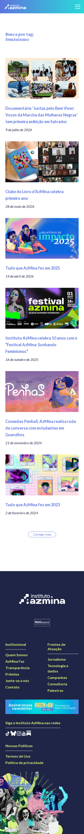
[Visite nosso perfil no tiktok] (7, 734)
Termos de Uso (17, 756)
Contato (12, 687)
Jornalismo (56, 659)
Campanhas (57, 677)
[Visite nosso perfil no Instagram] (19, 734)
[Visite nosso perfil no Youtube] (24, 734)
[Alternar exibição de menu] (77, 6)
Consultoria (57, 684)
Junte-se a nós (17, 680)
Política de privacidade (24, 762)
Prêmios (12, 674)
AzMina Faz (14, 661)
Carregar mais (42, 534)
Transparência (17, 668)
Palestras (55, 690)
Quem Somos (16, 655)
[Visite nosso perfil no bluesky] (13, 734)
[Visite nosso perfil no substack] (28, 734)
